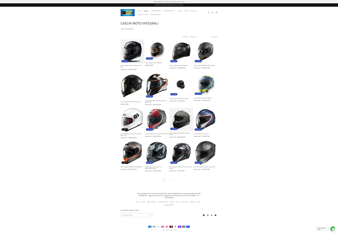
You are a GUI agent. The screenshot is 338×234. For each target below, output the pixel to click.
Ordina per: (186, 37)
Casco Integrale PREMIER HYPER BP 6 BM (204, 65)
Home (137, 202)
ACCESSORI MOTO (163, 202)
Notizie (178, 202)
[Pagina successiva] (174, 180)
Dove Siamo (184, 202)
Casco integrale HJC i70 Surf (201, 134)
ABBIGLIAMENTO (151, 202)
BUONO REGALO (169, 205)
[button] (146, 11)
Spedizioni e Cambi (195, 202)
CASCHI (143, 202)
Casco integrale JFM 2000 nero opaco (179, 98)
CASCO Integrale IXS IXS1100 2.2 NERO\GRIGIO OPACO (153, 167)
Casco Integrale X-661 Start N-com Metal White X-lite (131, 134)
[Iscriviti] (150, 215)
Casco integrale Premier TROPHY (153, 63)
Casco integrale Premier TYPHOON (203, 98)
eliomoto (166, 230)
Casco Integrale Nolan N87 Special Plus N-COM (131, 66)
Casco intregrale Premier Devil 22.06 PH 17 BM (157, 134)
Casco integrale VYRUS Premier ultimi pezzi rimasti (180, 167)
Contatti (171, 202)
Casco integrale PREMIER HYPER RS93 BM (131, 167)
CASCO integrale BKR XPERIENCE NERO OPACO (179, 133)
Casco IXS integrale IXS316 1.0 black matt (204, 167)
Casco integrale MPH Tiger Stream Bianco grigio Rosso (156, 101)
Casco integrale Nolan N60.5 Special (178, 65)
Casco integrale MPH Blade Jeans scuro (131, 101)
